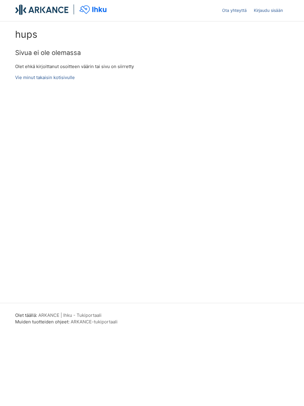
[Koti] (61, 13)
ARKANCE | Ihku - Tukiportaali (70, 315)
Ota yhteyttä (234, 10)
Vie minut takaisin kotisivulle (45, 77)
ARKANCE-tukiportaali (94, 322)
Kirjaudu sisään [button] (268, 10)
